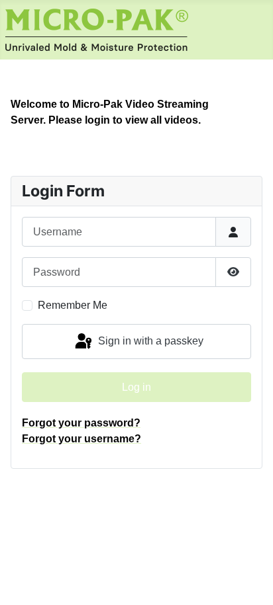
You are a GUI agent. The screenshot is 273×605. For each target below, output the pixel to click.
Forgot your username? (81, 438)
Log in (136, 387)
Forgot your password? (81, 422)
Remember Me (72, 305)
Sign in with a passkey (149, 340)
